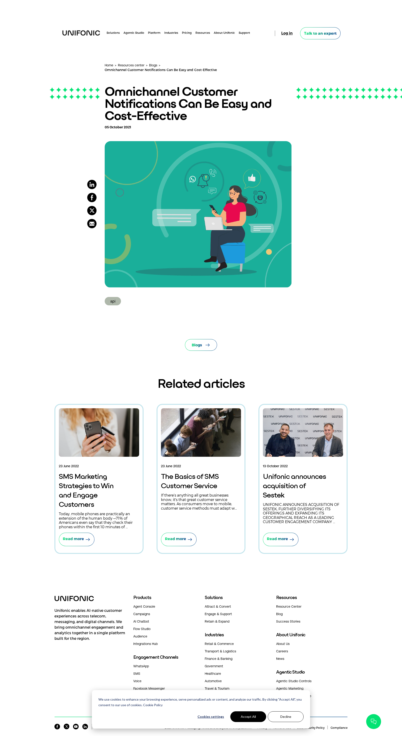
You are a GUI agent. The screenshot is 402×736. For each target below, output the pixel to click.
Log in (287, 33)
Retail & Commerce (219, 644)
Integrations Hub (145, 644)
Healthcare (213, 673)
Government (214, 666)
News (280, 659)
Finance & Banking (218, 659)
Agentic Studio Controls (294, 681)
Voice (137, 681)
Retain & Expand (217, 621)
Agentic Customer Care (293, 696)
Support (244, 32)
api (112, 301)
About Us (283, 644)
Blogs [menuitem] (153, 65)
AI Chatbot (141, 621)
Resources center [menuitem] (131, 65)
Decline (285, 717)
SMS (136, 673)
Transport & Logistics (220, 651)
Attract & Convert (218, 606)
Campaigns (141, 614)
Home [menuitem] (109, 65)
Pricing (187, 32)
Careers (282, 651)
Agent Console (144, 606)
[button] (90, 629)
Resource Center (289, 606)
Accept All (248, 717)
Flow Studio (142, 629)
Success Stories (288, 621)
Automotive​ (213, 681)
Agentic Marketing (289, 688)
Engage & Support (218, 614)
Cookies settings (211, 717)
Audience (140, 636)
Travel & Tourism (217, 688)
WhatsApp (141, 666)
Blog (279, 614)
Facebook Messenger (149, 688)
